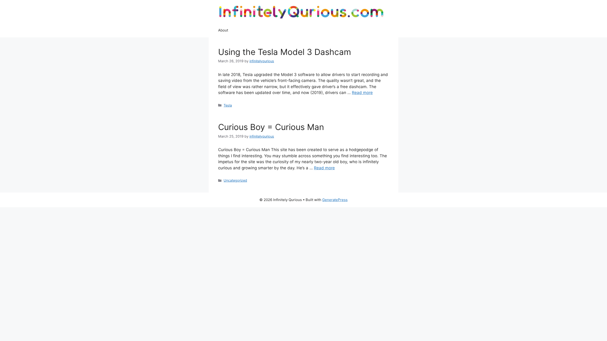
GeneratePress (335, 199)
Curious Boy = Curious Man (271, 127)
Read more (362, 92)
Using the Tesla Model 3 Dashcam (284, 52)
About (223, 30)
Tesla (228, 105)
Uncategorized (235, 180)
